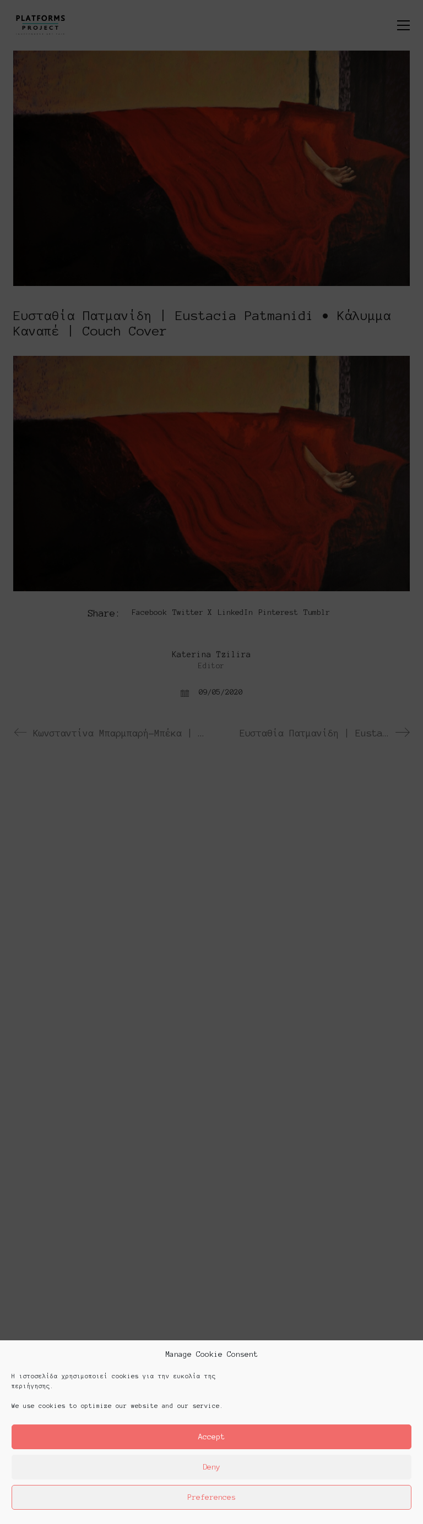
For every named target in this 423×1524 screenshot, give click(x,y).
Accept (211, 1437)
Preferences (211, 1497)
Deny (211, 1467)
